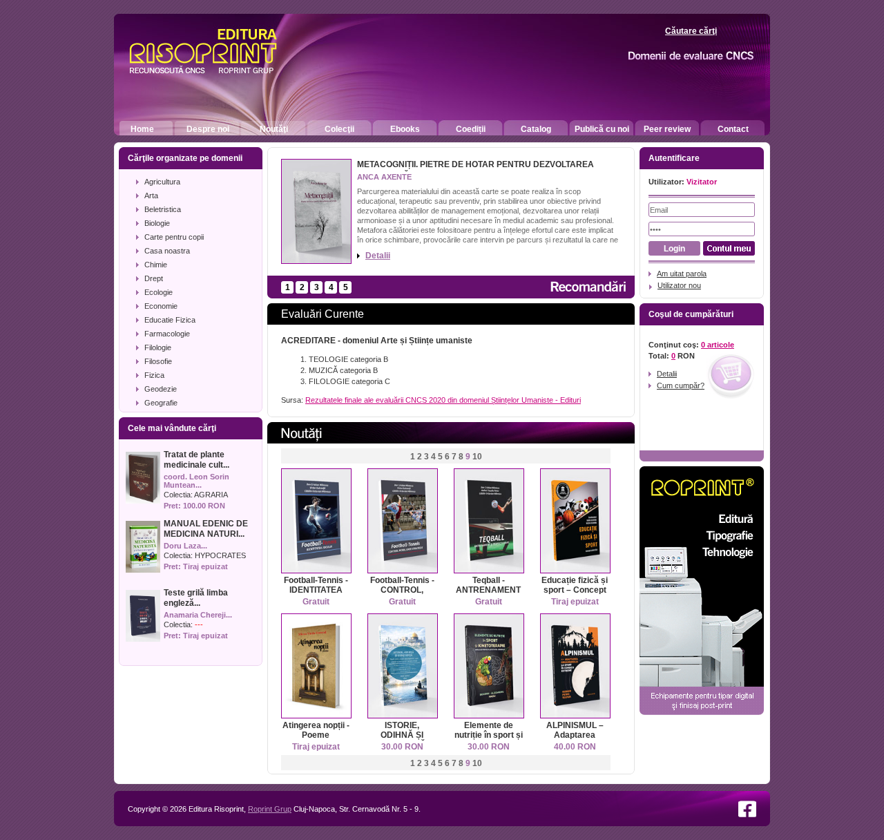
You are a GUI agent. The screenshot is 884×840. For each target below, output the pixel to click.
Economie (160, 306)
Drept (153, 278)
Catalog (536, 129)
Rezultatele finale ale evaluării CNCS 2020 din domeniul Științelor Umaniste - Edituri (443, 400)
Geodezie (160, 389)
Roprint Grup (269, 809)
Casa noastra (167, 251)
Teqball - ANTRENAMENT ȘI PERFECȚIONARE (489, 594)
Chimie (155, 264)
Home (142, 129)
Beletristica (162, 209)
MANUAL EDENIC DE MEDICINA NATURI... (206, 529)
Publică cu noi (602, 129)
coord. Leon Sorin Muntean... (196, 480)
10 (477, 456)
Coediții (471, 129)
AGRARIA (211, 494)
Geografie (160, 403)
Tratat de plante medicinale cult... (196, 460)
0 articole (717, 345)
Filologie (157, 347)
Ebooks (405, 129)
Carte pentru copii (174, 237)
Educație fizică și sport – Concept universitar (574, 589)
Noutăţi (274, 129)
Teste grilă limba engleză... (196, 598)
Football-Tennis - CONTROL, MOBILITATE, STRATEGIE (402, 594)
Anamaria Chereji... (198, 615)
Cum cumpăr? (680, 385)
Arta (151, 195)
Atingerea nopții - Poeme (315, 730)
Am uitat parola (682, 273)
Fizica (154, 375)
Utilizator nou (679, 285)
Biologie (157, 223)
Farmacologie (167, 334)
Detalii (377, 255)
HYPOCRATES (220, 555)
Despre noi (207, 129)
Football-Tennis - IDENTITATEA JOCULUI (316, 589)
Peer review (667, 129)
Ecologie (158, 292)
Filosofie (158, 361)
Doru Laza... (185, 546)
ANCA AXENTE (384, 177)
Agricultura (162, 182)
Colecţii (339, 129)
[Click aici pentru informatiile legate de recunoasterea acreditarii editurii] (667, 56)
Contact (733, 129)
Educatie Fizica (169, 320)
